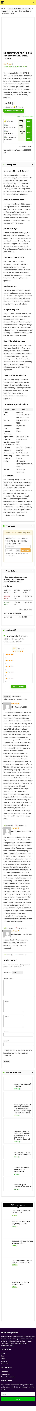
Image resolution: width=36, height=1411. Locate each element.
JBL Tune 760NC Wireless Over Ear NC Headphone (22, 1153)
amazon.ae (8, 139)
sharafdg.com (8, 133)
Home (3, 9)
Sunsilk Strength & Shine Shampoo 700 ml (20, 1283)
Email (6, 1041)
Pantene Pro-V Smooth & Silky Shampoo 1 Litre (21, 1223)
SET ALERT (25, 550)
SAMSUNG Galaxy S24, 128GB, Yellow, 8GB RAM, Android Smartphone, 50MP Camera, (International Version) (22, 1135)
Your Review (8, 978)
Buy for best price (13, 111)
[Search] (33, 2)
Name (6, 1031)
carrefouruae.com (10, 127)
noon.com (9, 121)
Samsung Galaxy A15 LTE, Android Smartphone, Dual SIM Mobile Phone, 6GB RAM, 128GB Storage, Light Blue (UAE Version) (22, 1109)
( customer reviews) (19, 64)
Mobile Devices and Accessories (19, 9)
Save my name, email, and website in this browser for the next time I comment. (17, 1053)
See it (29, 121)
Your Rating (7, 972)
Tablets (4, 11)
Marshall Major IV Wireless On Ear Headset (22, 1186)
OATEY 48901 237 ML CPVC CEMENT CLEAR (21, 1212)
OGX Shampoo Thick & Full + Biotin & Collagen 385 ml (22, 1261)
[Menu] (2, 2)
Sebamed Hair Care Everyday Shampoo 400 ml (22, 1242)
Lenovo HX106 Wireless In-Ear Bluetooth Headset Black (21, 1169)
